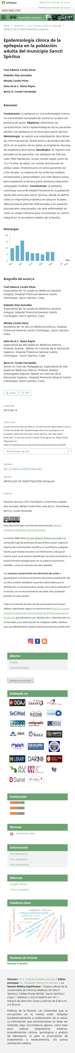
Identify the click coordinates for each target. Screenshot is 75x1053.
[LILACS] (54, 715)
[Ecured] (54, 771)
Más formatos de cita (17, 451)
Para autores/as (18, 859)
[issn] (36, 772)
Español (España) (19, 667)
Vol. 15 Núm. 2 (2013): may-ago (45, 25)
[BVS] (54, 726)
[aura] (17, 772)
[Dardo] (36, 761)
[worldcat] (36, 736)
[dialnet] (17, 782)
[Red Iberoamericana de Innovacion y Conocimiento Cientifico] (36, 715)
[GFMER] (54, 751)
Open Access (52, 538)
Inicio (6, 25)
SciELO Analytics (20, 889)
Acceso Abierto (35, 538)
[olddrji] (16, 735)
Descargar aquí (24, 833)
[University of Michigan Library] (17, 761)
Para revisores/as (19, 864)
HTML (12, 393)
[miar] (17, 749)
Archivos (18, 25)
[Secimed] (17, 715)
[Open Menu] (3, 17)
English (14, 662)
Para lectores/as (18, 853)
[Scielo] (54, 705)
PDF (26, 393)
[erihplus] (36, 749)
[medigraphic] (36, 726)
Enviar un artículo (20, 680)
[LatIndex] (36, 705)
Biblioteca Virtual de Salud (55, 2)
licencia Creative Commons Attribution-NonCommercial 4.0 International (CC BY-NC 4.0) (36, 613)
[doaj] (17, 705)
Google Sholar (18, 884)
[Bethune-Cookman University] (54, 761)
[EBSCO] (17, 726)
